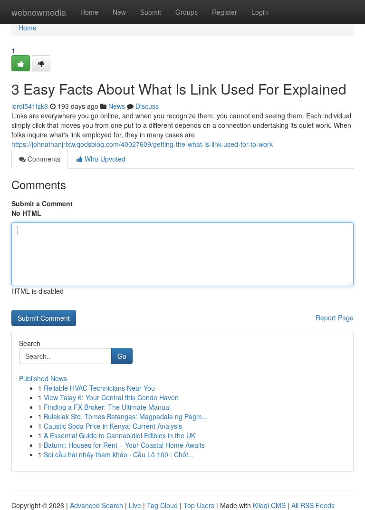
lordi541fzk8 (29, 106)
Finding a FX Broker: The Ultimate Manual (107, 407)
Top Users (198, 505)
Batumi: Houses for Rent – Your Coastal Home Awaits (124, 445)
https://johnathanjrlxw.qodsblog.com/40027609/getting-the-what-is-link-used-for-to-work (142, 144)
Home (89, 12)
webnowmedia (38, 12)
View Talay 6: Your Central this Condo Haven (111, 397)
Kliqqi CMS (269, 505)
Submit (150, 12)
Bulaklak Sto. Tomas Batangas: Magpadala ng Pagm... (126, 416)
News (116, 106)
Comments (43, 159)
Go (121, 356)
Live (135, 505)
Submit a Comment (42, 203)
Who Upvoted (104, 159)
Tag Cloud (162, 505)
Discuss (147, 106)
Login (259, 12)
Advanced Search (96, 505)
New (119, 12)
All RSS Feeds (313, 505)
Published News (43, 378)
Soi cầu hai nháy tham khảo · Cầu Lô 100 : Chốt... (119, 454)
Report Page (335, 317)
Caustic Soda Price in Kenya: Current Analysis (113, 426)
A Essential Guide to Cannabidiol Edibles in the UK (119, 435)
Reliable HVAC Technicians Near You (99, 388)
